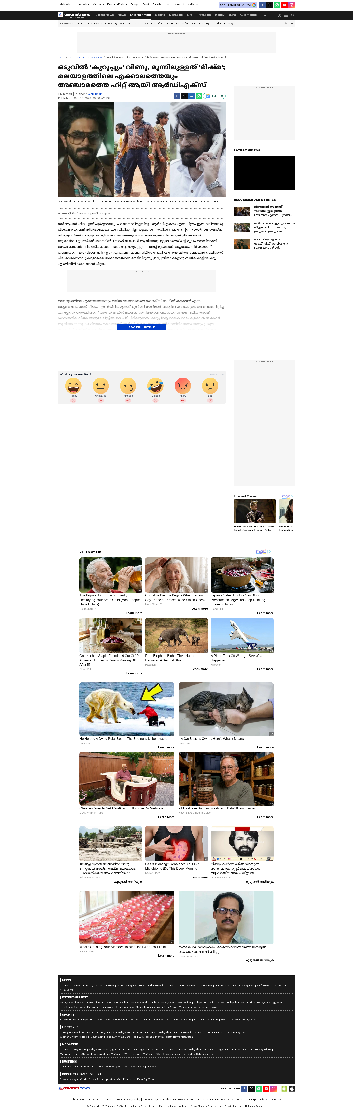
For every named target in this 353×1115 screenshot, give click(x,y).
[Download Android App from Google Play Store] (284, 1089)
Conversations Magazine (107, 1054)
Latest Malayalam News (131, 985)
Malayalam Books (176, 1049)
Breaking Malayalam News (98, 985)
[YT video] (284, 5)
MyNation (193, 4)
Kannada (98, 4)
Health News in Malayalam (190, 1032)
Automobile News (92, 1066)
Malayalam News (70, 985)
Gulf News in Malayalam (271, 985)
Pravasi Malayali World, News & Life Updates (87, 1079)
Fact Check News (133, 1066)
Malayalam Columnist (202, 1049)
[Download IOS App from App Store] (291, 1089)
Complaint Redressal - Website (179, 1099)
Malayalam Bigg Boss (270, 1002)
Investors (276, 1099)
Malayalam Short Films (145, 1002)
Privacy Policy (132, 1099)
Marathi (179, 4)
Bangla (157, 4)
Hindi (168, 4)
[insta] (291, 5)
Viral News (66, 989)
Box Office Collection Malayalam (80, 1007)
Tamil (146, 4)
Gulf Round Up (126, 1079)
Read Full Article (142, 327)
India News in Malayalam (163, 985)
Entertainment (140, 14)
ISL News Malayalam (178, 1019)
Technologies (113, 1066)
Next (292, 23)
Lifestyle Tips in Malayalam (114, 1032)
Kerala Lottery (200, 23)
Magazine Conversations (232, 1049)
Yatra (232, 14)
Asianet (74, 1088)
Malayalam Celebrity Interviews (198, 1007)
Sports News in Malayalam (76, 1019)
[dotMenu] (264, 15)
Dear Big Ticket (146, 1079)
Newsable (83, 4)
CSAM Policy (150, 1099)
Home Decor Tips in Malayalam (227, 1032)
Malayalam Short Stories (75, 1054)
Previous (286, 23)
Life (190, 14)
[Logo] (75, 15)
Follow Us (218, 96)
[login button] (280, 15)
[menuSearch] (293, 15)
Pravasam (204, 14)
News (122, 14)
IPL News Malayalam (206, 1019)
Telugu (134, 4)
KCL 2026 (133, 23)
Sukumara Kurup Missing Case (105, 23)
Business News (69, 1066)
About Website (80, 1099)
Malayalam (66, 4)
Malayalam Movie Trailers (209, 1002)
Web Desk (95, 94)
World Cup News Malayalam (238, 1019)
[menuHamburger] (286, 15)
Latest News (105, 14)
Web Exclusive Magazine (139, 1054)
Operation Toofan (178, 23)
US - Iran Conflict (153, 23)
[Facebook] (262, 5)
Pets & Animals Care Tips (121, 1036)
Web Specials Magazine (171, 1054)
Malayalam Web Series (241, 1002)
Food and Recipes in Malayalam (152, 1032)
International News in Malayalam (234, 985)
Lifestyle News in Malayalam (77, 1032)
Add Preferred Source (235, 5)
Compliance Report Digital (252, 1099)
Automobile (248, 14)
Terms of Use (113, 1099)
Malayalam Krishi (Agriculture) (107, 1049)
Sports (160, 14)
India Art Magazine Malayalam (145, 1049)
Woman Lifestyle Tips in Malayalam (81, 1036)
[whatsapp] (277, 5)
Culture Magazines (260, 1049)
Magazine (176, 14)
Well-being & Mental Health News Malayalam (166, 1036)
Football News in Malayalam (147, 1019)
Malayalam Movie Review (176, 1002)
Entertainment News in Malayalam (108, 1002)
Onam (80, 23)
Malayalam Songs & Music (118, 1007)
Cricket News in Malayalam (111, 1019)
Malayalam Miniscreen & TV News (156, 1007)
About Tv (97, 1099)
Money (220, 14)
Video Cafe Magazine (201, 1054)
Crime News (205, 985)
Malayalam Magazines (73, 1049)
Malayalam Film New (72, 1002)
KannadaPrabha (117, 4)
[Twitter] (269, 5)
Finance (151, 1066)
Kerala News (187, 985)
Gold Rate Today (223, 23)
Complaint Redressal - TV (217, 1099)
